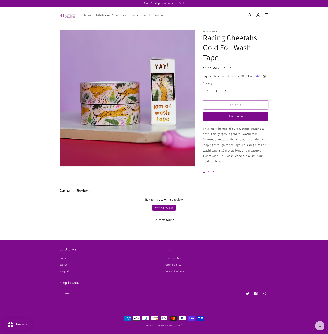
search (64, 264)
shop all (65, 271)
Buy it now (236, 116)
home (63, 258)
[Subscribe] (123, 293)
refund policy (173, 264)
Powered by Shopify (174, 325)
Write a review (164, 208)
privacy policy (173, 258)
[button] (130, 15)
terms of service (174, 271)
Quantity (207, 83)
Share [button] (210, 171)
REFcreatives (158, 325)
